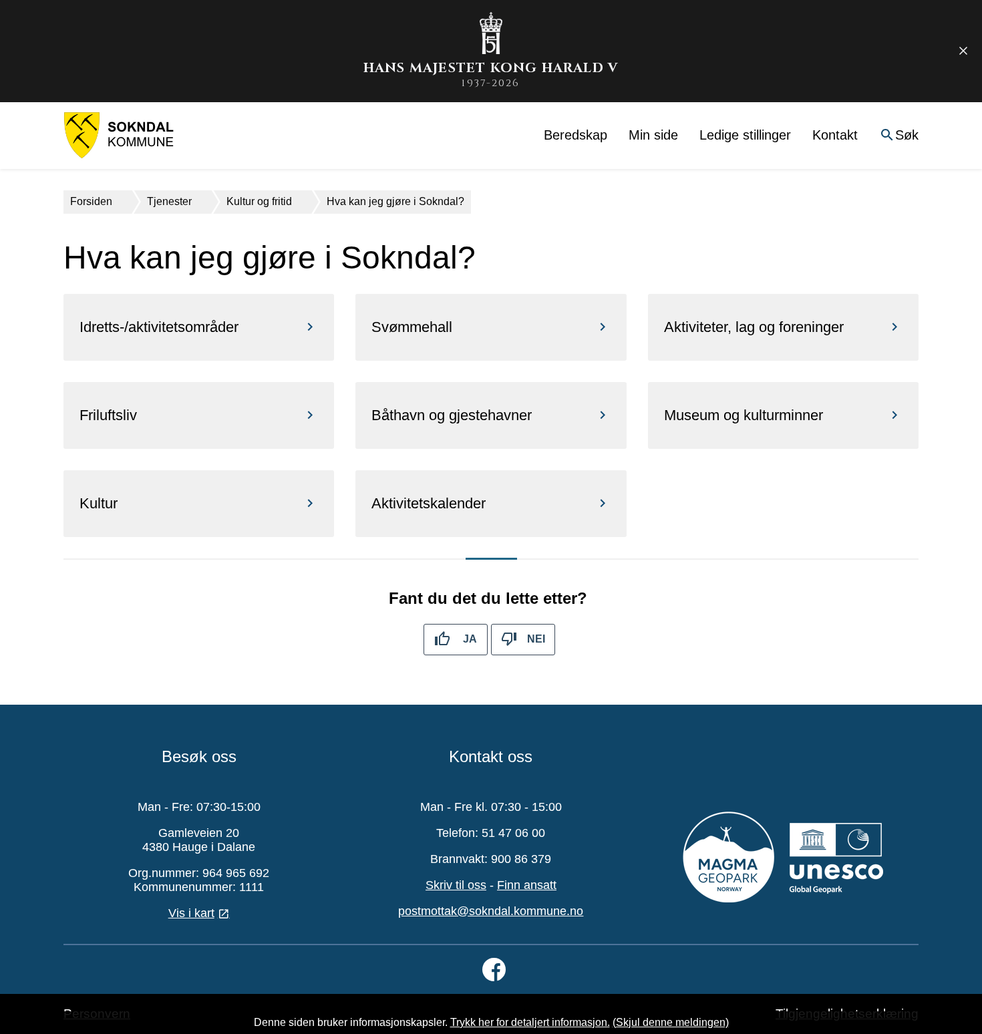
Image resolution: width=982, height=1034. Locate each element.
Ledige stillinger (745, 135)
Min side (653, 135)
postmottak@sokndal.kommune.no (490, 911)
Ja (470, 639)
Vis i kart (191, 913)
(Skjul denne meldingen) (671, 1022)
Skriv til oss (456, 885)
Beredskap (575, 135)
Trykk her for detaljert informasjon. (530, 1022)
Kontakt (835, 135)
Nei (536, 639)
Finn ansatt (526, 885)
